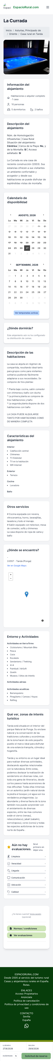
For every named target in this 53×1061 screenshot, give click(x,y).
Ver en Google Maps (16, 565)
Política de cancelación (26, 1000)
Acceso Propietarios (26, 993)
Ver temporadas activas (26, 313)
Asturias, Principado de (28, 30)
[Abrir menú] (47, 7)
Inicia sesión (35, 914)
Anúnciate (26, 997)
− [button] (11, 578)
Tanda (39, 33)
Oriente (13, 33)
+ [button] (11, 575)
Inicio (9, 30)
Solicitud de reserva (36, 1056)
